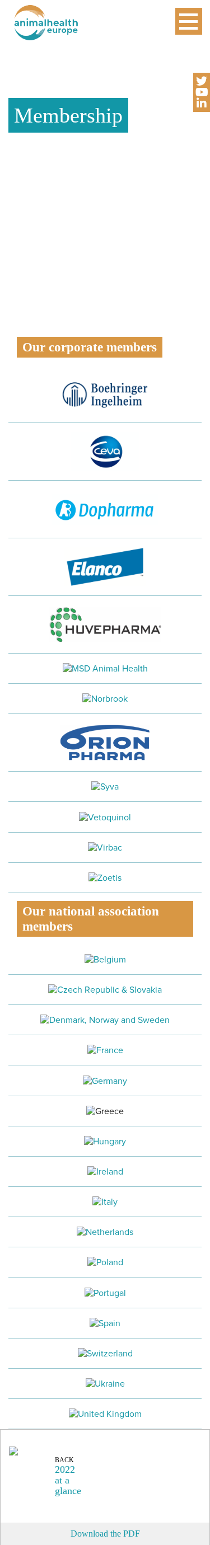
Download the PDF (105, 1533)
